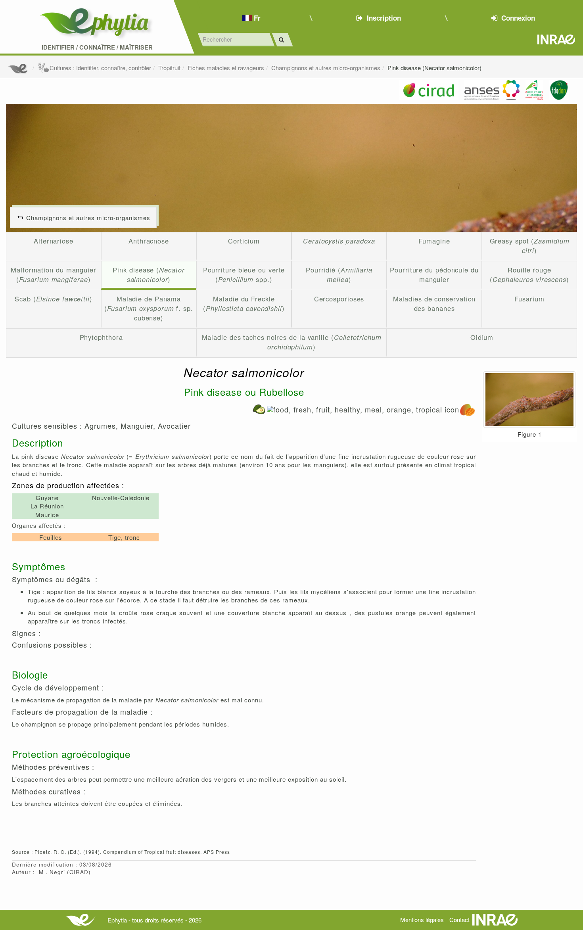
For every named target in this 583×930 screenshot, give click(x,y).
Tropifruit (169, 67)
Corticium (243, 240)
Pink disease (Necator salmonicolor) (434, 67)
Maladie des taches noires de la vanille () (292, 341)
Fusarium (529, 298)
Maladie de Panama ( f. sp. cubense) (148, 308)
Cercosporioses (339, 298)
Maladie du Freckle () (244, 303)
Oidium (481, 337)
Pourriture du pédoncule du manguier (434, 274)
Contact (459, 919)
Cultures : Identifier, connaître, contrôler (100, 67)
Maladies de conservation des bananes (434, 303)
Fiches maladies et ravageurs (226, 67)
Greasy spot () (530, 245)
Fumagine (434, 240)
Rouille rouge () (529, 274)
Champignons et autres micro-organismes (325, 67)
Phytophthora (101, 337)
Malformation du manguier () (53, 274)
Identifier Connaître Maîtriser (97, 47)
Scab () (53, 298)
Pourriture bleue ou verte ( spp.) (244, 274)
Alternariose (53, 240)
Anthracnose (148, 240)
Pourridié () (339, 274)
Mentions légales (422, 919)
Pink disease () (148, 274)
